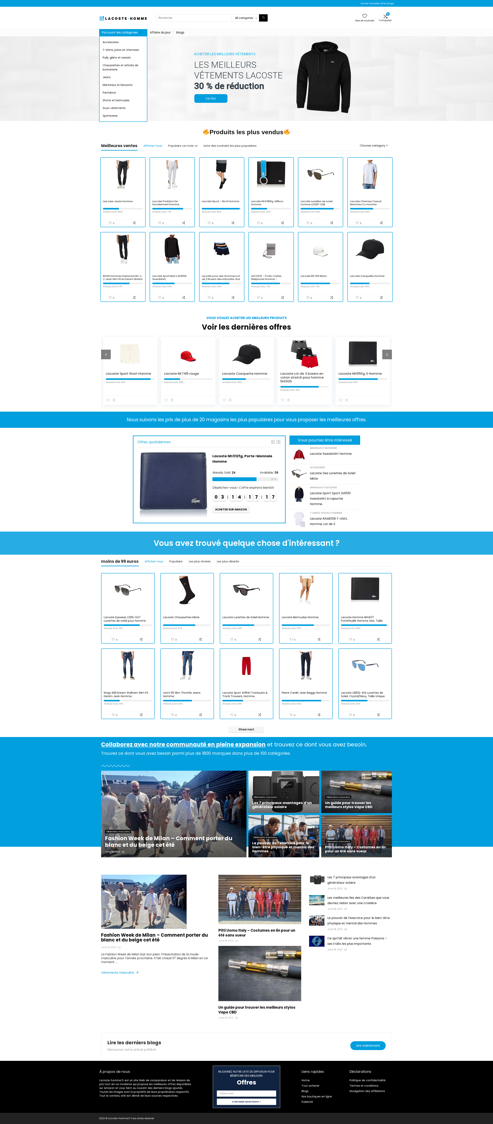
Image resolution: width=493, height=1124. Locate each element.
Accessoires (111, 42)
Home (306, 1080)
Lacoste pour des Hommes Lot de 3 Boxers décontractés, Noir (221, 277)
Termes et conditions (364, 1086)
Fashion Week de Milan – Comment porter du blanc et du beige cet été (154, 937)
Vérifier (210, 98)
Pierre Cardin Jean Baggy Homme (304, 693)
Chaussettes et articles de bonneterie (120, 67)
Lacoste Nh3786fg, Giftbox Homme (267, 202)
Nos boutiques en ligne (317, 1096)
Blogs (305, 1091)
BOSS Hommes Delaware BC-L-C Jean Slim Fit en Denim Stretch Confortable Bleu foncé (123, 279)
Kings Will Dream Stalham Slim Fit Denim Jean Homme (126, 694)
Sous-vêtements (114, 108)
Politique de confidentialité (368, 1080)
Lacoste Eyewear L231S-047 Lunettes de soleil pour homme (125, 619)
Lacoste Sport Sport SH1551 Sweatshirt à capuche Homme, (330, 498)
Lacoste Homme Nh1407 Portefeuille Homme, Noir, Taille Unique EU (362, 620)
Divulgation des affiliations (367, 1091)
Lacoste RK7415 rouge (123, 373)
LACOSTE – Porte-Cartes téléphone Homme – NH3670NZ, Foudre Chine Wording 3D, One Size (266, 280)
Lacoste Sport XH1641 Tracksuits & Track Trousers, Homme (245, 694)
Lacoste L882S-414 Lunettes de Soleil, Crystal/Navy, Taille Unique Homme (363, 696)
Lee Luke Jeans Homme (118, 201)
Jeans (107, 77)
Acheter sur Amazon (231, 504)
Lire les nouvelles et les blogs (377, 3)
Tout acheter (310, 1086)
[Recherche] (263, 18)
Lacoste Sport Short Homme (237, 456)
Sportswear (110, 116)
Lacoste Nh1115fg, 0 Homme (302, 373)
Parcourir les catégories (120, 32)
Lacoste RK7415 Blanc (314, 276)
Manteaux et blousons (117, 85)
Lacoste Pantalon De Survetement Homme (165, 202)
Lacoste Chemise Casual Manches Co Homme (365, 202)
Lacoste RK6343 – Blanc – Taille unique (359, 375)
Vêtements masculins (118, 972)
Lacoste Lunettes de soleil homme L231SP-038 (317, 202)
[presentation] (106, 354)
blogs (180, 32)
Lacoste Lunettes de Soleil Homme (245, 617)
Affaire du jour (160, 32)
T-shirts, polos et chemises (121, 50)
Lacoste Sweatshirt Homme (331, 453)
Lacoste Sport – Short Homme (220, 201)
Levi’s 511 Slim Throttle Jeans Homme (181, 694)
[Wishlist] (364, 16)
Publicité (307, 1102)
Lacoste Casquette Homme (367, 276)
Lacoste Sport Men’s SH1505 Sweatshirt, (169, 277)
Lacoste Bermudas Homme (300, 617)
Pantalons (109, 93)
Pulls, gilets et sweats (117, 57)
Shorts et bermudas (116, 100)
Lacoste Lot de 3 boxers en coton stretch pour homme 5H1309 (244, 377)
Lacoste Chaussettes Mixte (181, 617)
